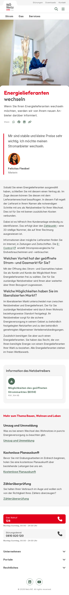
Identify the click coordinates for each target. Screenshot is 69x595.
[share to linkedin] (24, 122)
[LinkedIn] (29, 581)
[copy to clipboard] (30, 122)
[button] (63, 9)
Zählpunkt (50, 225)
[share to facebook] (19, 122)
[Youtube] (39, 581)
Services (34, 16)
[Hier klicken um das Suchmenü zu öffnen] (56, 9)
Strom (9, 16)
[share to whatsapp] (14, 122)
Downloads (50, 2)
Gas (21, 16)
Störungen (38, 2)
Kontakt (62, 2)
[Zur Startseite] (10, 7)
